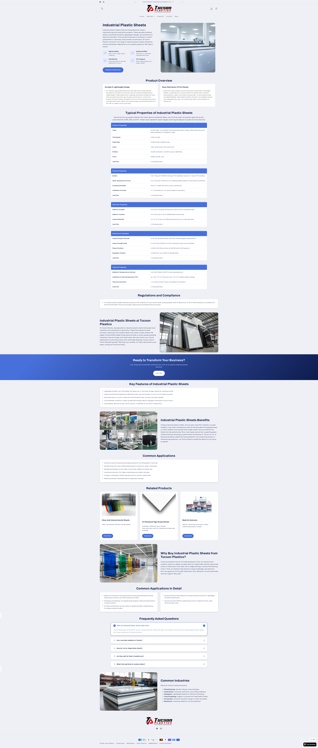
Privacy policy (120, 743)
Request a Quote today (113, 69)
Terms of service (142, 743)
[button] (102, 8)
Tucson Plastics (109, 743)
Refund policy (131, 743)
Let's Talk (159, 373)
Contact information (166, 743)
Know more (107, 536)
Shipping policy (153, 743)
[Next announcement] (182, 2)
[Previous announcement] (135, 2)
